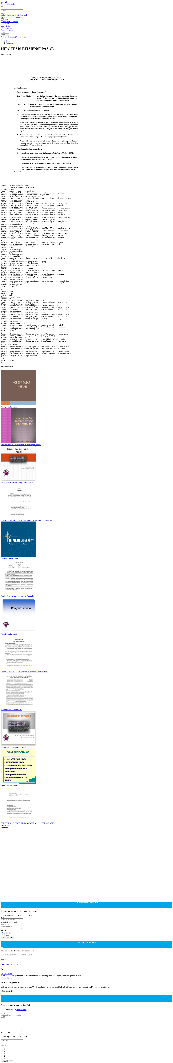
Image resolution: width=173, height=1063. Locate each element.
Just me (6, 935)
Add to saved (21, 37)
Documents (5, 964)
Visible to (4, 930)
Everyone (7, 933)
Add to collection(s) (8, 37)
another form (21, 1010)
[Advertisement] (71, 61)
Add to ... (5, 34)
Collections (13, 22)
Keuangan (9, 43)
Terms (9, 978)
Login (3, 13)
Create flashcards (21, 15)
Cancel (4, 1061)
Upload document (8, 15)
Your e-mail (5, 1032)
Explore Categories (8, 4)
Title (2, 917)
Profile (3, 32)
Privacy (4, 978)
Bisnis (8, 41)
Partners (9, 974)
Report (3, 974)
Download (5, 825)
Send (10, 1061)
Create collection (7, 937)
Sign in (4, 915)
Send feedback (7, 991)
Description (9, 922)
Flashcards (5, 22)
